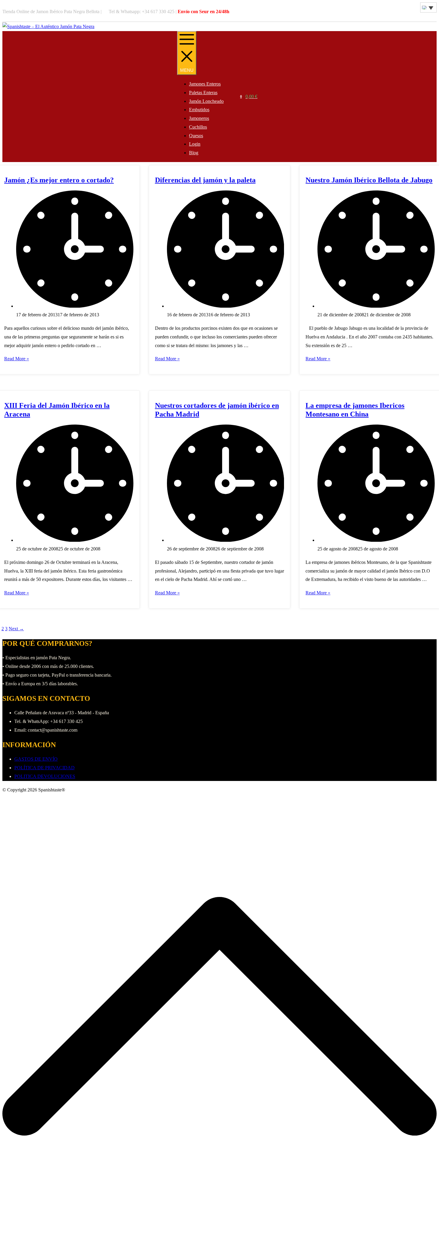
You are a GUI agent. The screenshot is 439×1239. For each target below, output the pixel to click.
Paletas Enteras (203, 92)
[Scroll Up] (219, 1232)
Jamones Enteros (205, 83)
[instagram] (415, 11)
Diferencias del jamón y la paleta (205, 180)
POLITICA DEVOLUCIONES (44, 776)
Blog (193, 152)
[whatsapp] (418, 11)
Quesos (196, 135)
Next (16, 628)
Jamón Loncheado (206, 101)
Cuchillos (198, 126)
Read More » (16, 358)
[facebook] (412, 11)
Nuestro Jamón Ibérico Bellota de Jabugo (369, 180)
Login (194, 144)
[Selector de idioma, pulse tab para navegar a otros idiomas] (428, 7)
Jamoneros (199, 118)
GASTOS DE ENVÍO (36, 759)
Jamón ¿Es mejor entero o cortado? (59, 180)
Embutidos (199, 109)
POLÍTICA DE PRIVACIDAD (44, 767)
